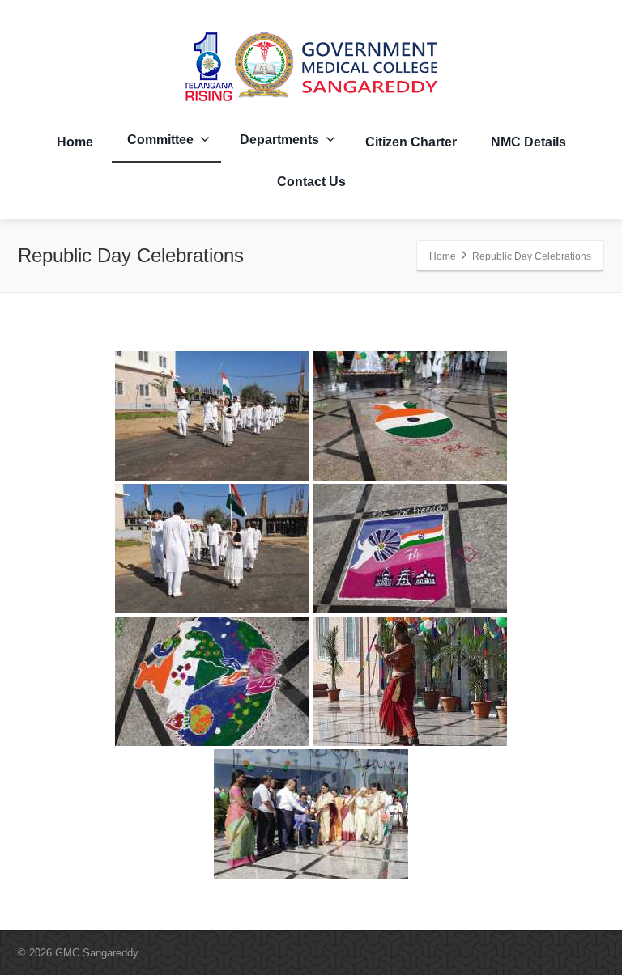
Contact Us (311, 182)
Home (75, 142)
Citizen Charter (411, 142)
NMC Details (528, 142)
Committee (160, 139)
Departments (279, 139)
